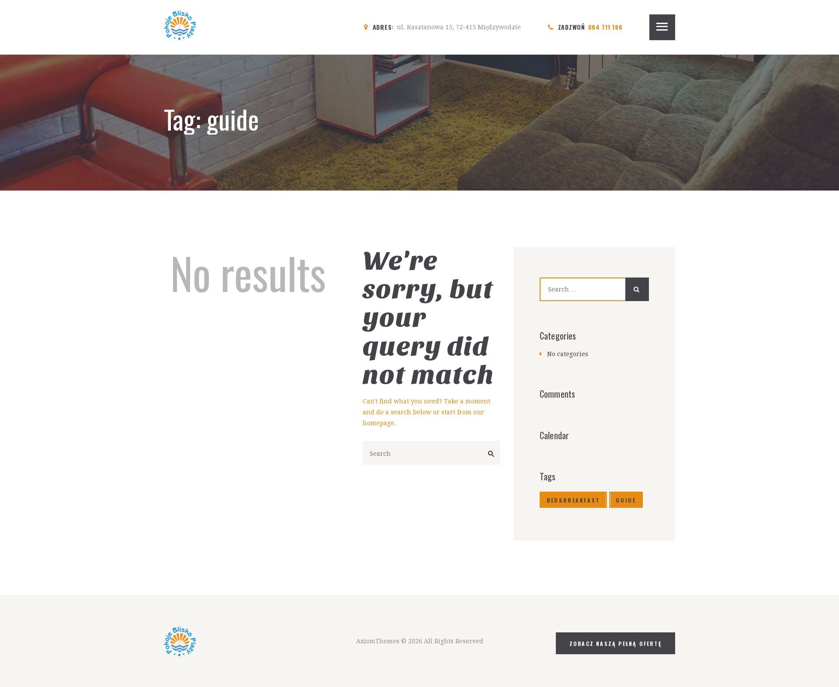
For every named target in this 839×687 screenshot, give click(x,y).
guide (626, 500)
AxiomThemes (377, 641)
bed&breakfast (573, 500)
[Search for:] (594, 289)
